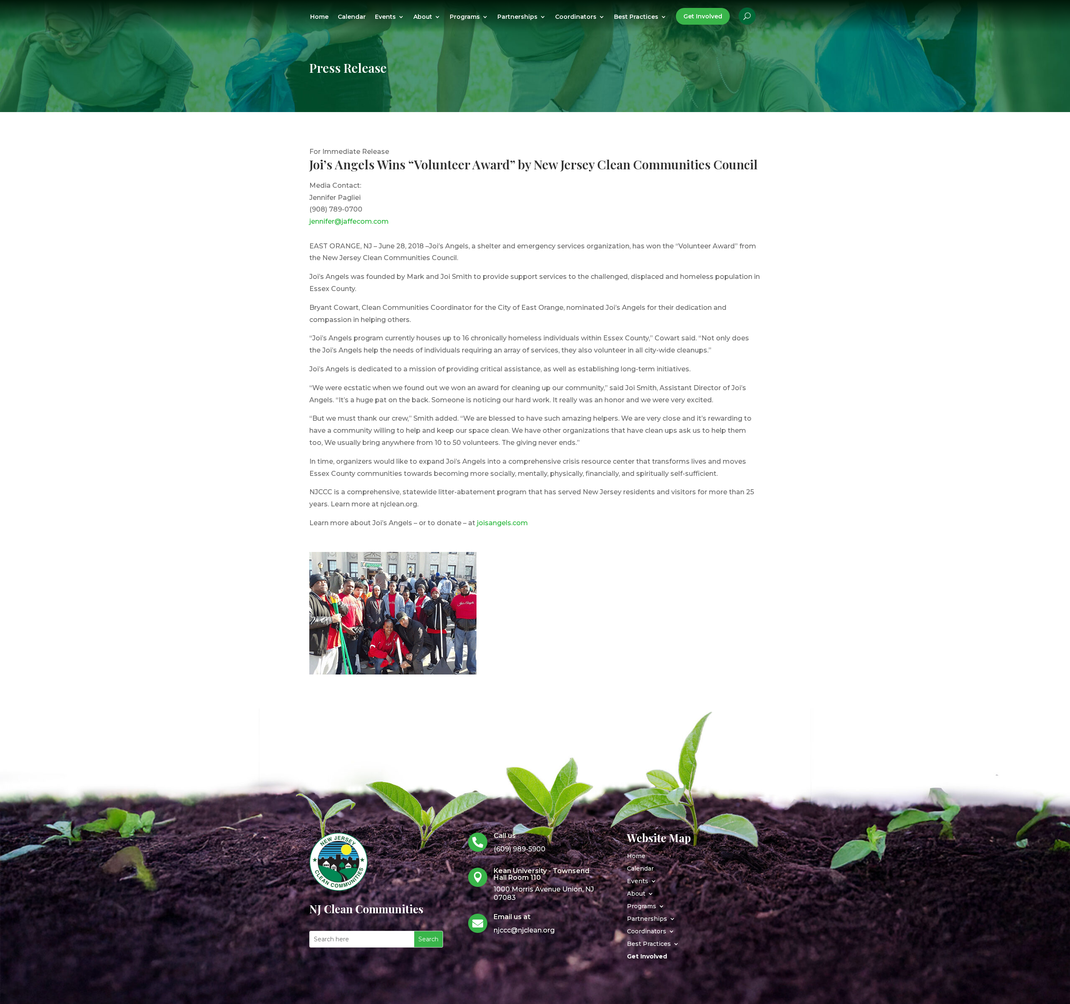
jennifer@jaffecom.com (349, 221)
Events (385, 17)
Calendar (352, 17)
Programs (465, 17)
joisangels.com (502, 523)
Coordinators (575, 17)
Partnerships (517, 17)
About (422, 17)
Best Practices (636, 17)
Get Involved (702, 16)
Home (319, 17)
